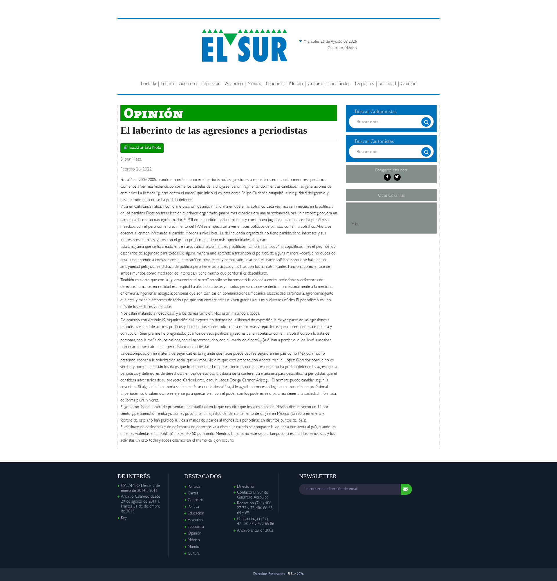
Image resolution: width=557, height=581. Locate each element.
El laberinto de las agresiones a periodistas (213, 130)
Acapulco (234, 84)
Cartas (193, 494)
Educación (210, 84)
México (254, 84)
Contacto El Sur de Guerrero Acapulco (253, 495)
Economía (275, 84)
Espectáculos (338, 84)
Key (124, 518)
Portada (148, 84)
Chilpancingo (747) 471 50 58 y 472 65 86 (255, 521)
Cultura (315, 84)
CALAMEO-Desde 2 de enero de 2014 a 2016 (140, 488)
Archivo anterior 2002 (255, 531)
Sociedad (387, 84)
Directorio (245, 487)
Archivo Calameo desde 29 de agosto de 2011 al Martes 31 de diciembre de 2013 (140, 504)
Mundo (296, 84)
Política (167, 84)
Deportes (364, 84)
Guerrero (187, 84)
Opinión (408, 84)
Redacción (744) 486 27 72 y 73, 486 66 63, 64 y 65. (255, 508)
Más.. (355, 225)
